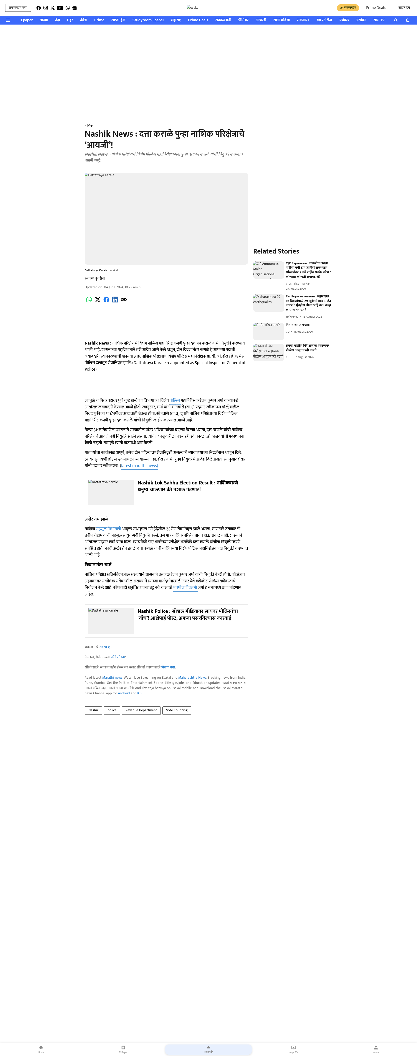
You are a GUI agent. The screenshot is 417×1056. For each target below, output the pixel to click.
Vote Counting (177, 710)
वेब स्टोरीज (324, 20)
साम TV (379, 20)
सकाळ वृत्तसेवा (95, 278)
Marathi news (112, 678)
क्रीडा (83, 20)
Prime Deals (376, 8)
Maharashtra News (192, 678)
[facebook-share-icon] (106, 302)
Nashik (93, 710)
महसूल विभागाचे (108, 529)
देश (57, 20)
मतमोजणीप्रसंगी (185, 587)
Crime (99, 20)
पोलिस (175, 400)
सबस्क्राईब (350, 7)
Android (124, 693)
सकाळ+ (376, 1052)
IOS (139, 693)
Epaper (27, 20)
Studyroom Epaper (148, 20)
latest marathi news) (139, 465)
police (112, 710)
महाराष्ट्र (176, 20)
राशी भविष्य (281, 20)
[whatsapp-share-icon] (89, 302)
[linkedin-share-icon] (115, 302)
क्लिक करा (168, 667)
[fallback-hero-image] (268, 270)
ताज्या (44, 20)
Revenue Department (141, 710)
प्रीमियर (243, 20)
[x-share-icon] (97, 302)
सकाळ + (303, 20)
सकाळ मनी (223, 20)
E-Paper (123, 1052)
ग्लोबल (344, 20)
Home (41, 1052)
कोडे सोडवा (118, 657)
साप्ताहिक (118, 20)
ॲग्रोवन (361, 20)
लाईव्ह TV (294, 1052)
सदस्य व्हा (105, 647)
